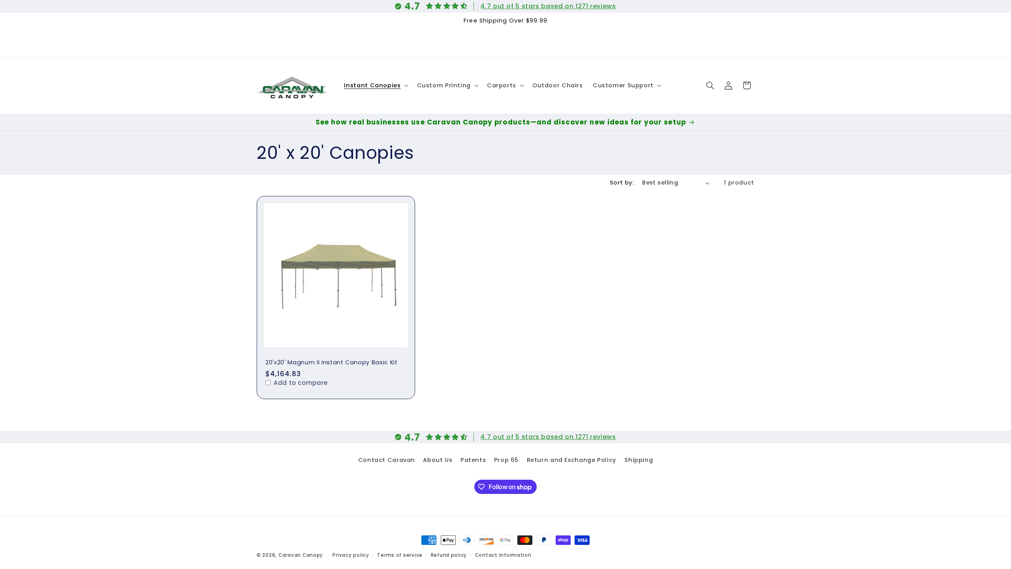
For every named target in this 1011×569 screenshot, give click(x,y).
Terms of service (400, 555)
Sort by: (622, 183)
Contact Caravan (386, 460)
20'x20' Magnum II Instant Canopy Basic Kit (331, 362)
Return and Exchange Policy (571, 460)
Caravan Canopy (300, 555)
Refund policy (449, 555)
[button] (375, 85)
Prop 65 (506, 460)
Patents (473, 460)
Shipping (638, 460)
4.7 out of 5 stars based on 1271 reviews (548, 6)
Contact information (503, 555)
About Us (437, 460)
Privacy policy (351, 555)
